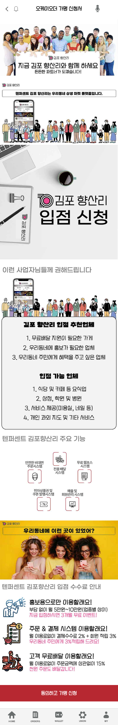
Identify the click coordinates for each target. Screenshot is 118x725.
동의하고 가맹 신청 (59, 693)
